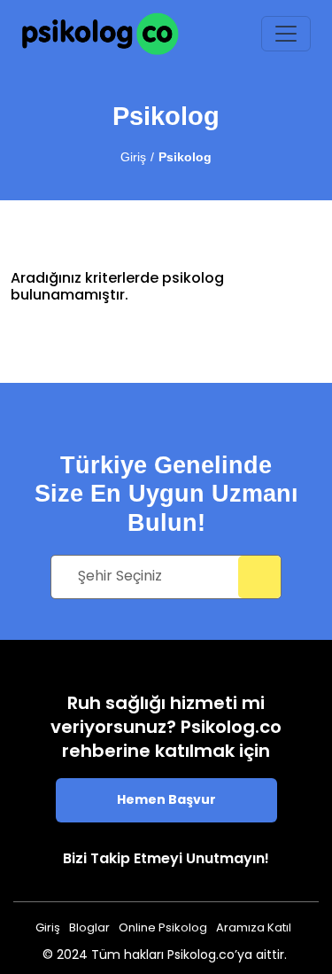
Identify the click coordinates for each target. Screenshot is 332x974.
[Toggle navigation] (286, 33)
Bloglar (89, 928)
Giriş (133, 157)
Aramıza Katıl (253, 928)
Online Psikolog (163, 928)
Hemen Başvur (166, 800)
